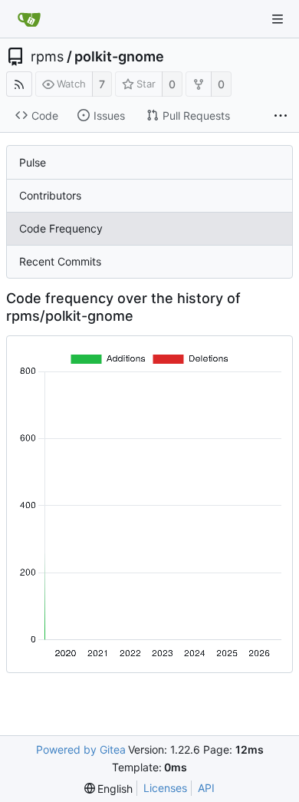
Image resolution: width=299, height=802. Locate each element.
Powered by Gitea (81, 749)
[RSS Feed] (19, 84)
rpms (47, 56)
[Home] (29, 19)
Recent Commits (60, 261)
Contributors (50, 195)
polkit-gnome (119, 56)
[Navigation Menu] (277, 19)
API (206, 787)
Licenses (165, 787)
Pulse (32, 162)
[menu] (108, 788)
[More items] (280, 116)
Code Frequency (61, 228)
